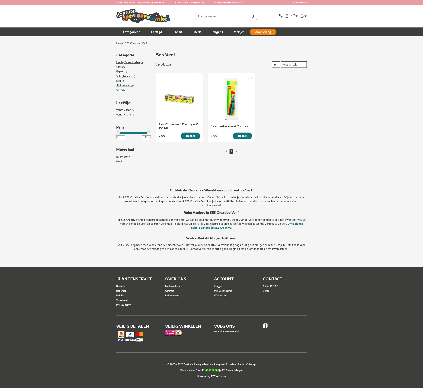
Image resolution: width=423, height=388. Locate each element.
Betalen (120, 295)
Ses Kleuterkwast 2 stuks (229, 126)
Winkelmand (220, 295)
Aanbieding (263, 32)
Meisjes (239, 32)
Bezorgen (121, 290)
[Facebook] (265, 327)
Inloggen (218, 286)
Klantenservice (300, 2)
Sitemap (251, 364)
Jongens (217, 32)
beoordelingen (232, 370)
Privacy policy (123, 304)
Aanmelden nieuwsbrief (226, 331)
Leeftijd (156, 32)
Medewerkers (172, 286)
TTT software (218, 376)
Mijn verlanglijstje (223, 290)
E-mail (266, 290)
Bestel (190, 135)
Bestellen (121, 286)
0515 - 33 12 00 (270, 286)
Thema (178, 32)
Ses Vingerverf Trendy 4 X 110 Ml (178, 126)
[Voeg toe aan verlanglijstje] (198, 78)
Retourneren (172, 295)
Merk (197, 32)
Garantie (169, 290)
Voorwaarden (123, 300)
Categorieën (131, 32)
